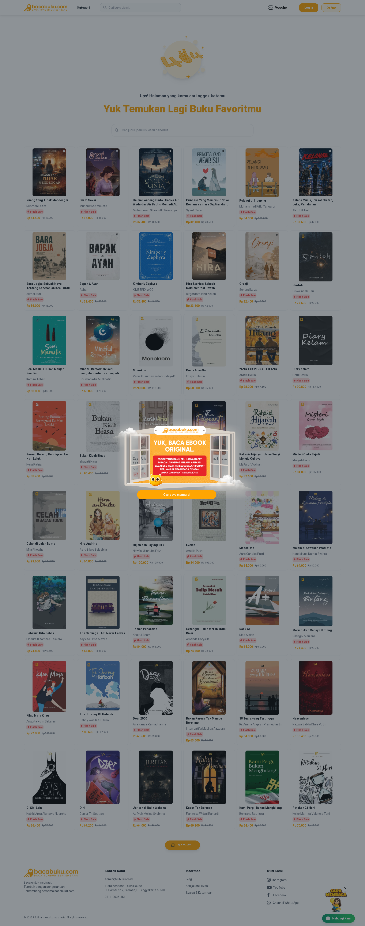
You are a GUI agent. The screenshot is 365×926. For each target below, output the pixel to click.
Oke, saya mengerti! (176, 494)
